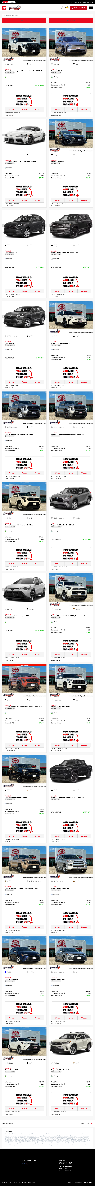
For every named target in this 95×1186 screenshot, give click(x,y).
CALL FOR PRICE (9, 85)
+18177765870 (39, 85)
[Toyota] (4, 8)
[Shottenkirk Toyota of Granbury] (14, 7)
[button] (45, 44)
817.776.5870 (79, 8)
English (6, 2)
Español (12, 2)
